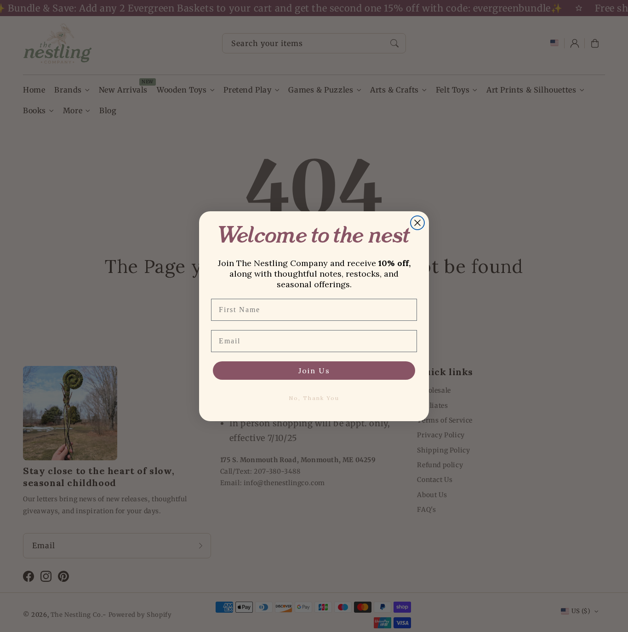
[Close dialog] (417, 223)
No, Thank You (314, 397)
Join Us (314, 370)
